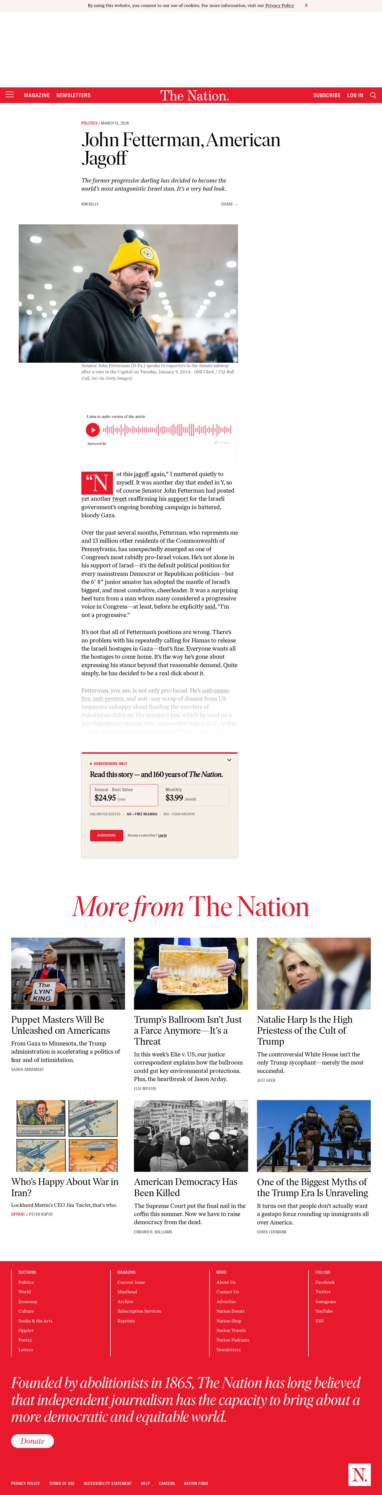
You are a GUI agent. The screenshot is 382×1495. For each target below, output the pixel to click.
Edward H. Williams (153, 1232)
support (178, 498)
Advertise (226, 1301)
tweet (119, 498)
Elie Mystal (145, 1088)
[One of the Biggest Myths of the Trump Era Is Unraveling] (314, 1136)
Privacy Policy (279, 5)
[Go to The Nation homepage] (195, 95)
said (210, 606)
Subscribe (327, 95)
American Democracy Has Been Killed (185, 1187)
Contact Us (227, 1291)
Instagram (325, 1301)
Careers (167, 1483)
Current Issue (131, 1282)
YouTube (324, 1311)
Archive (125, 1301)
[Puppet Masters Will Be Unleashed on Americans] (68, 974)
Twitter (323, 1291)
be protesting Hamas (149, 731)
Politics (89, 123)
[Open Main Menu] (10, 95)
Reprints (126, 1321)
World (24, 1291)
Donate (32, 1441)
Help (145, 1483)
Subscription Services (139, 1311)
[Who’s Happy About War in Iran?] (68, 1136)
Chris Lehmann (272, 1232)
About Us (225, 1282)
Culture (26, 1311)
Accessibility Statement (108, 1483)
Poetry (25, 1340)
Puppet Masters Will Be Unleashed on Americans (60, 1025)
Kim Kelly (90, 204)
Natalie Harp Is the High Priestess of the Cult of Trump (305, 1030)
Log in (162, 835)
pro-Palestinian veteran (111, 723)
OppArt (18, 1214)
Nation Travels (231, 1330)
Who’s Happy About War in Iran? (65, 1187)
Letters (25, 1349)
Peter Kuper (41, 1214)
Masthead (127, 1291)
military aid (191, 739)
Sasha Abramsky (27, 1069)
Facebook (325, 1282)
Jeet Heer (266, 1080)
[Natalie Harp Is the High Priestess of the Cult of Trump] (314, 974)
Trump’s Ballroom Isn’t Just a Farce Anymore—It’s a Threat (188, 1030)
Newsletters (73, 95)
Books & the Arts (35, 1321)
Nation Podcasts (232, 1340)
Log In (355, 95)
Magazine (37, 95)
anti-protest (108, 698)
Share (227, 204)
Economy (27, 1301)
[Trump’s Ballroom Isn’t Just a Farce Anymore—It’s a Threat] (191, 974)
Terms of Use (62, 1483)
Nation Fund (196, 1483)
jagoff (141, 474)
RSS (319, 1321)
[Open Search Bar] (373, 95)
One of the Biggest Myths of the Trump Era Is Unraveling (312, 1187)
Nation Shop (228, 1321)
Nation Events (230, 1311)
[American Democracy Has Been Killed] (191, 1136)
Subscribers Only (111, 764)
